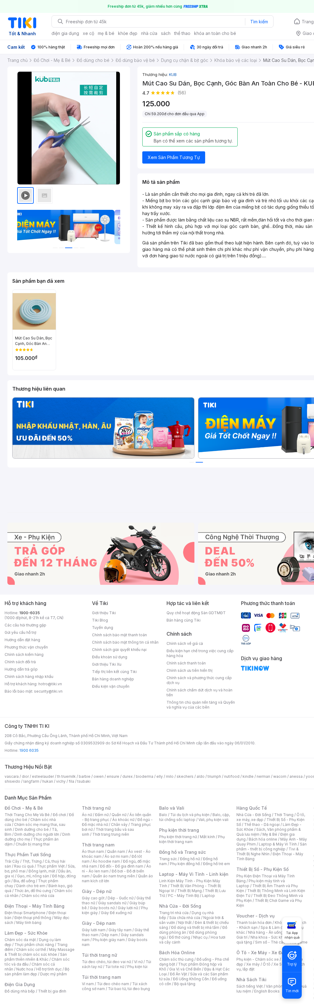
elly (159, 776)
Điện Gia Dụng (20, 984)
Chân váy (119, 824)
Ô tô (266, 964)
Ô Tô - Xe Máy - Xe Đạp (261, 952)
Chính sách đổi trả (20, 662)
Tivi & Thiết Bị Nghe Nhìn (267, 851)
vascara (12, 776)
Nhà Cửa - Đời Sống (180, 906)
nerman (263, 776)
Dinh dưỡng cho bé (32, 829)
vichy (61, 781)
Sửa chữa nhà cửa (184, 917)
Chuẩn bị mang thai (33, 844)
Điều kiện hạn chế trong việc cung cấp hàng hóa (200, 653)
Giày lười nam (93, 930)
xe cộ (88, 33)
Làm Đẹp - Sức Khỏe (26, 933)
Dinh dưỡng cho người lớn (36, 834)
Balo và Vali (171, 808)
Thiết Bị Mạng (189, 890)
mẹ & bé (106, 33)
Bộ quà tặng (184, 983)
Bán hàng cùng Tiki (184, 620)
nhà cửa (149, 33)
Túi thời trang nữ (99, 955)
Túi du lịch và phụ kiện (189, 814)
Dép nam (109, 934)
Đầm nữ (102, 814)
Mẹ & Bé (269, 834)
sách (165, 33)
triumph (214, 776)
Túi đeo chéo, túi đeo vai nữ (106, 961)
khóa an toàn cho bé (215, 33)
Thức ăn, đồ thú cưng (32, 890)
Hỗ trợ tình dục (49, 969)
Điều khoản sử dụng (109, 657)
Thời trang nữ (96, 808)
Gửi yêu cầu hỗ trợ (20, 632)
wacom (279, 776)
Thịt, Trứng (32, 861)
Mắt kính (207, 836)
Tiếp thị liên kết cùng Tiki (114, 671)
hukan (47, 781)
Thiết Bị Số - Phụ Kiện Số (262, 869)
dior (25, 776)
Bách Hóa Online (177, 952)
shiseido (12, 781)
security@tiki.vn (48, 691)
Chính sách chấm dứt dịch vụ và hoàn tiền (199, 692)
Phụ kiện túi (137, 966)
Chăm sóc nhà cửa (37, 895)
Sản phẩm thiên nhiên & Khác (36, 957)
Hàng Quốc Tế (251, 808)
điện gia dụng (65, 33)
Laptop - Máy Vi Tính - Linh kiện (193, 874)
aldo (201, 776)
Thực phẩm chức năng (34, 944)
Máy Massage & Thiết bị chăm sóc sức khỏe (40, 952)
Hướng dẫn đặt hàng (22, 639)
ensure (113, 776)
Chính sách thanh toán (186, 663)
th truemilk (66, 776)
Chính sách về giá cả (185, 643)
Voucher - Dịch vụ (255, 915)
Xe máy (253, 964)
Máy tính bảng (28, 922)
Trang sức (168, 859)
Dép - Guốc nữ (120, 898)
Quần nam (116, 851)
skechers (185, 776)
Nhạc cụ (200, 937)
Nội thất (185, 922)
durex (127, 776)
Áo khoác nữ (123, 819)
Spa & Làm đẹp (274, 927)
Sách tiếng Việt (249, 986)
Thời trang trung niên (110, 834)
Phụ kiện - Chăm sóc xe (257, 959)
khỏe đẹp (127, 33)
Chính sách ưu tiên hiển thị (190, 670)
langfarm (31, 781)
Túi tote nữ (114, 966)
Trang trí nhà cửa (174, 912)
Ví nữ (138, 961)
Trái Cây (12, 861)
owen (99, 776)
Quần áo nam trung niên (114, 876)
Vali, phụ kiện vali (213, 819)
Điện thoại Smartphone (25, 912)
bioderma (144, 776)
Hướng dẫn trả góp (21, 669)
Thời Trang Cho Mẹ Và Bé (27, 814)
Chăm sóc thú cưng (176, 959)
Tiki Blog (100, 620)
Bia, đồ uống (24, 881)
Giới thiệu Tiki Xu (106, 664)
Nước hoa (24, 969)
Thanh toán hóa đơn (254, 922)
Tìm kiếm (259, 21)
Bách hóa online (263, 839)
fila (71, 781)
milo (170, 776)
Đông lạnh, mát (42, 871)
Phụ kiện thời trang (179, 830)
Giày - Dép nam (98, 923)
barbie (84, 776)
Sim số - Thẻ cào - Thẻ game (281, 942)
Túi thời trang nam (101, 977)
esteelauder (43, 776)
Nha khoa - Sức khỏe (269, 937)
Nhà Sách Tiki (251, 979)
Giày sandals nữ (112, 903)
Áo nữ (87, 814)
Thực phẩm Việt (51, 866)
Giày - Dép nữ (97, 891)
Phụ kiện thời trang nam (192, 839)
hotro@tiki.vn (50, 684)
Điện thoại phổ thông (32, 917)
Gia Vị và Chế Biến (185, 969)
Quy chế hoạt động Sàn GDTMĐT (196, 613)
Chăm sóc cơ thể (31, 949)
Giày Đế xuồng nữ (116, 912)
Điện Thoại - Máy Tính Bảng (34, 906)
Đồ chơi (59, 814)
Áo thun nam (93, 851)
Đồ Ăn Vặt (178, 974)
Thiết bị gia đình (52, 991)
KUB (173, 74)
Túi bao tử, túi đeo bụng (129, 988)
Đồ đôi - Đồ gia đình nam (121, 866)
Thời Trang (283, 814)
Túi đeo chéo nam (113, 983)
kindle (248, 776)
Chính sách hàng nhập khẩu (29, 676)
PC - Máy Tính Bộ (183, 895)
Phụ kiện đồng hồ (185, 863)
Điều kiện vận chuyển (110, 686)
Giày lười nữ (128, 908)
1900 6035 (29, 750)
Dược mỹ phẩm (53, 974)
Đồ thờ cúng (179, 937)
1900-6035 (29, 613)
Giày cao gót (93, 898)
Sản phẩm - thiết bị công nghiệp (271, 846)
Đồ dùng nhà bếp (20, 991)
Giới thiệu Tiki (104, 613)
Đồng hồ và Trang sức (182, 852)
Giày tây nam (120, 930)
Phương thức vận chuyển (26, 647)
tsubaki (83, 781)
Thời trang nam (98, 844)
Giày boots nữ (102, 908)
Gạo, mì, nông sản (33, 876)
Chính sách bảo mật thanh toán (119, 635)
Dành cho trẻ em (30, 885)
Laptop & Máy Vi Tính (278, 844)
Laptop (208, 895)
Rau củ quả (24, 866)
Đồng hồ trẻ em (216, 863)
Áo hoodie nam (106, 861)
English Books (267, 991)
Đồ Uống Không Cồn (191, 979)
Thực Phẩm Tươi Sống (28, 854)
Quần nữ (119, 814)
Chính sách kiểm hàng (24, 654)
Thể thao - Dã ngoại (262, 824)
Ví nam (88, 983)
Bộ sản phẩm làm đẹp (37, 971)
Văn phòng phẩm (281, 986)
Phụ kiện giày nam (109, 939)
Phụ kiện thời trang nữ (178, 836)
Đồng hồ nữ (190, 859)
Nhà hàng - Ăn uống (265, 932)
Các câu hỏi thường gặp (25, 625)
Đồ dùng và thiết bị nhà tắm (195, 927)
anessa (296, 776)
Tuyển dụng (102, 627)
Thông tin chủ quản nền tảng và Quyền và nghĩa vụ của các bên (201, 704)
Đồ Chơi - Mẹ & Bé (24, 808)
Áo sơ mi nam (116, 856)
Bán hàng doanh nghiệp (113, 679)
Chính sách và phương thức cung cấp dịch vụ (199, 680)
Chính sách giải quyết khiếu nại (119, 649)
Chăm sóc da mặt (20, 939)
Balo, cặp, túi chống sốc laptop (194, 817)
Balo (163, 814)
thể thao (182, 33)
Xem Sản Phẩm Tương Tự (174, 157)
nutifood (231, 776)
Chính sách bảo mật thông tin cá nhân (125, 642)
